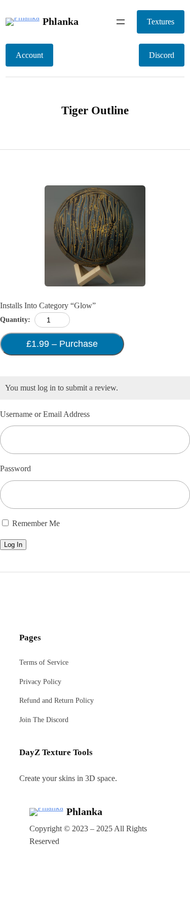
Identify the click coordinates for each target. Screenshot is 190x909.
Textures (160, 21)
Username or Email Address (45, 414)
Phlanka (61, 21)
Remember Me (35, 523)
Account (29, 55)
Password (15, 468)
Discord (161, 55)
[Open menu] (121, 22)
